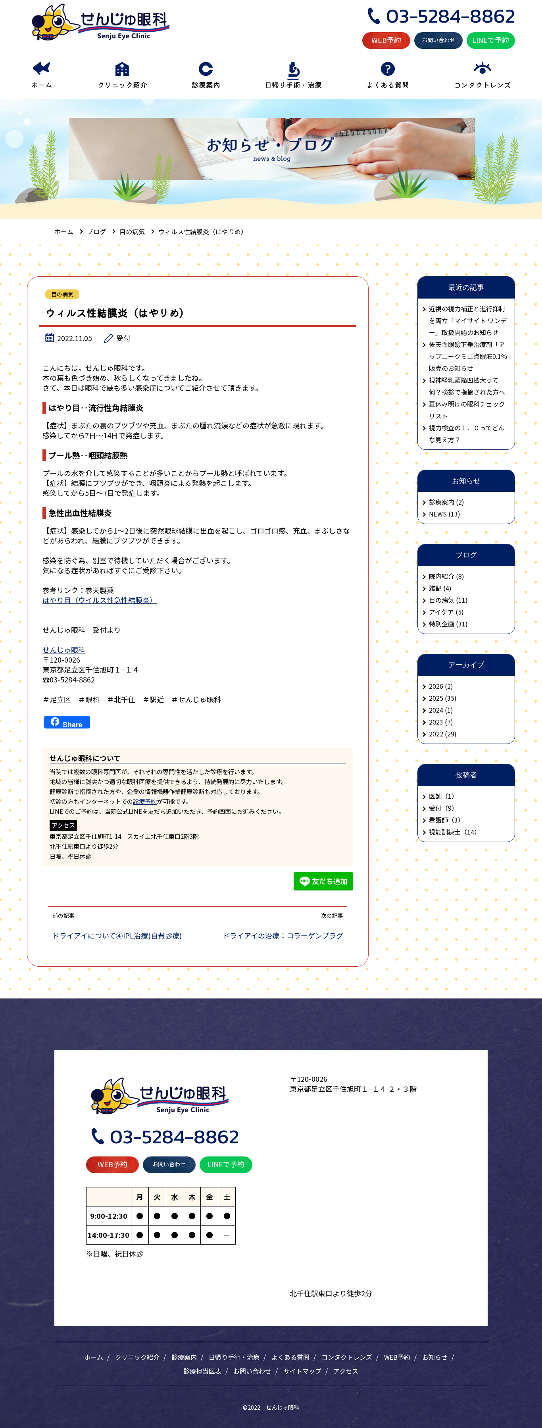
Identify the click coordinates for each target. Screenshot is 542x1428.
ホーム (93, 1357)
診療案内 (184, 1357)
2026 (436, 686)
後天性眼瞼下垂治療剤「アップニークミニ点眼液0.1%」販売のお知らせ (469, 356)
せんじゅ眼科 (63, 649)
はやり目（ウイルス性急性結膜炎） (99, 600)
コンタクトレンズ (346, 1357)
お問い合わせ (438, 40)
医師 (435, 796)
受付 (123, 338)
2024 (436, 710)
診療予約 (145, 801)
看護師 (438, 820)
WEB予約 (386, 40)
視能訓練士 (445, 831)
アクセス (345, 1371)
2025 (436, 698)
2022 (436, 733)
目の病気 (62, 294)
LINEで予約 (490, 40)
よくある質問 (290, 1357)
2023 (436, 722)
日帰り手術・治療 (234, 1357)
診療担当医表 (202, 1371)
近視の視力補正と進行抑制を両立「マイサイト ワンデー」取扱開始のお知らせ (468, 320)
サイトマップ (302, 1371)
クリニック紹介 (137, 1357)
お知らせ (435, 1357)
